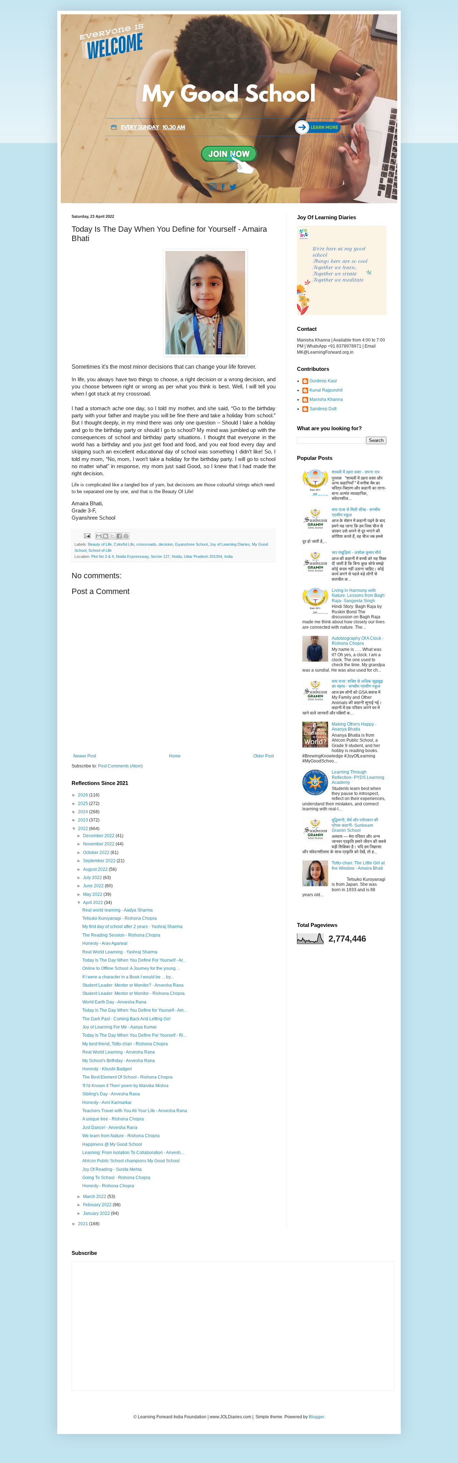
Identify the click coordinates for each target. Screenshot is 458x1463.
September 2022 (100, 860)
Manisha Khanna (326, 399)
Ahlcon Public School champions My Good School (131, 1160)
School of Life (100, 550)
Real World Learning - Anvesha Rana (118, 1052)
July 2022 (93, 877)
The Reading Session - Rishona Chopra (121, 935)
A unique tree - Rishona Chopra (113, 1118)
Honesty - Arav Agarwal (104, 943)
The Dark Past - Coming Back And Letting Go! (126, 1018)
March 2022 (95, 1196)
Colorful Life (124, 544)
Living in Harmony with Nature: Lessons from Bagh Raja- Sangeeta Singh (358, 595)
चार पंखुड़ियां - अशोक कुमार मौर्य (356, 552)
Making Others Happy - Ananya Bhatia (354, 727)
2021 (83, 1223)
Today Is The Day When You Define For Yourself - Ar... (134, 960)
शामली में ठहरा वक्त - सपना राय (356, 472)
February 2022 (98, 1204)
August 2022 (96, 869)
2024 (83, 811)
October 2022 (97, 852)
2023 (83, 820)
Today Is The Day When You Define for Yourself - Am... (134, 1010)
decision (166, 544)
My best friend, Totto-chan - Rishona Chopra (125, 1043)
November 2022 (99, 843)
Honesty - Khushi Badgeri (107, 1068)
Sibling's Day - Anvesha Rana (111, 1093)
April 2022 (93, 902)
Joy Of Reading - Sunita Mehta (112, 1169)
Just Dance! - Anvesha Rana (109, 1127)
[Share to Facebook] (119, 536)
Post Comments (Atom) (120, 766)
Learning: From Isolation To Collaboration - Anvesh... (133, 1152)
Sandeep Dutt (323, 408)
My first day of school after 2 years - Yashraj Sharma (132, 926)
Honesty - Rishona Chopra (108, 1185)
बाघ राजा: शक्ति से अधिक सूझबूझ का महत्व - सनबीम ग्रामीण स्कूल (357, 684)
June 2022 (94, 885)
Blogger (316, 1416)
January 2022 (97, 1213)
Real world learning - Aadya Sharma (117, 910)
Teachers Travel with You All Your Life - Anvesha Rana (134, 1110)
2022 (83, 828)
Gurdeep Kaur (323, 380)
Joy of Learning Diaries (230, 544)
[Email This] (98, 536)
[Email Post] (87, 535)
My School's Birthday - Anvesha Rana (118, 1060)
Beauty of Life (100, 544)
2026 (83, 794)
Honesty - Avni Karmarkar (107, 1102)
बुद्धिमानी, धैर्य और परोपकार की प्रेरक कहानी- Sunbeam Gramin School (355, 825)
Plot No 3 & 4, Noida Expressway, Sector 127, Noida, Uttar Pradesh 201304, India (162, 556)
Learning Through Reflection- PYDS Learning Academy (358, 777)
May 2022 (93, 894)
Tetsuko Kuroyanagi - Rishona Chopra (119, 918)
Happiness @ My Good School (112, 1144)
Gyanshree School (191, 544)
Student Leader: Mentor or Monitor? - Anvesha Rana (133, 985)
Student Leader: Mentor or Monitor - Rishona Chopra (133, 993)
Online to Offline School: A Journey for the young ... (131, 968)
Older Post (263, 755)
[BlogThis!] (105, 536)
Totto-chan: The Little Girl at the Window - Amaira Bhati (358, 865)
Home (175, 755)
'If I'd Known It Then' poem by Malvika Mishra (125, 1085)
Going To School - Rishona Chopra (116, 1177)
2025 (83, 803)
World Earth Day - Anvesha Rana (114, 1002)
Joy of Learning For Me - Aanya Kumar (119, 1027)
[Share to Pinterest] (126, 536)
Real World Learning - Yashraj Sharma (119, 951)
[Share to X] (112, 536)
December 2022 (99, 835)
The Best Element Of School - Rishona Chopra (127, 1077)
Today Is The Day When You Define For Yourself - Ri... (134, 1035)
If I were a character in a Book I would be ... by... (128, 977)
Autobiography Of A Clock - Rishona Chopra (358, 641)
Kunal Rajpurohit (326, 390)
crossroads (146, 544)
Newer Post (84, 755)
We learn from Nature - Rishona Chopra (121, 1135)
